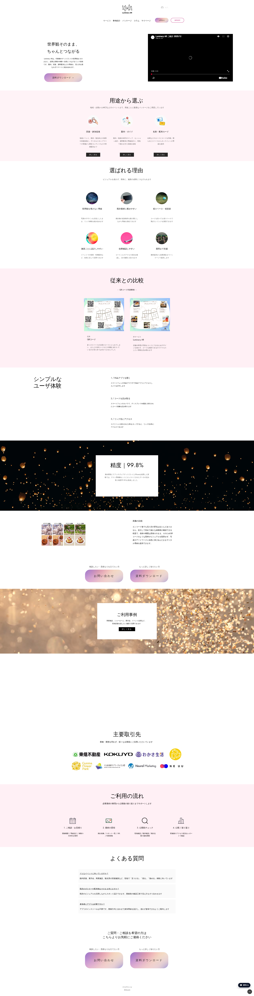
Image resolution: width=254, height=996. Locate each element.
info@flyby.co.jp (127, 987)
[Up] (249, 991)
